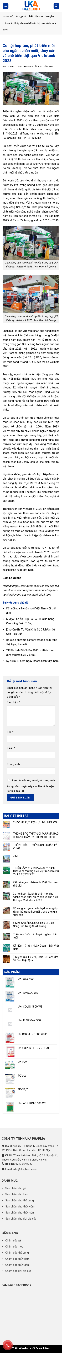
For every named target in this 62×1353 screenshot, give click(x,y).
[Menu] (6, 6)
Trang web (13, 764)
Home (6, 16)
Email (11, 748)
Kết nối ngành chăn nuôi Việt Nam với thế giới (35, 884)
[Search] (56, 6)
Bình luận (13, 702)
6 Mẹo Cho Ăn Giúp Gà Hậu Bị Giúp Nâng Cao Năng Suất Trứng (33, 924)
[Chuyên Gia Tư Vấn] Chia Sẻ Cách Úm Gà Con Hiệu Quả (35, 958)
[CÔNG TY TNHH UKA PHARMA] (31, 6)
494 (15, 856)
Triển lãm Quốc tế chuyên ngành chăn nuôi (35, 936)
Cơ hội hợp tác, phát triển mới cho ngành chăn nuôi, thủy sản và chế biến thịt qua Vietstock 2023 (35, 897)
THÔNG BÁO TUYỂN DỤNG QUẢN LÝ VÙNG (35, 846)
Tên (10, 732)
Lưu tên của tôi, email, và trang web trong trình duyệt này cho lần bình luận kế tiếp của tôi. (31, 785)
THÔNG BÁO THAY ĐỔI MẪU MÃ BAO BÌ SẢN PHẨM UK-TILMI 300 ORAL (36, 835)
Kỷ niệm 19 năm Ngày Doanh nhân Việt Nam (36, 947)
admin (29, 66)
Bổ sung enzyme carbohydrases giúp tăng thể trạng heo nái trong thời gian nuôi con (35, 912)
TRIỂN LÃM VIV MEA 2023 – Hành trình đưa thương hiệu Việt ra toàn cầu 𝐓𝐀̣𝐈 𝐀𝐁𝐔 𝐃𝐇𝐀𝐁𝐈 (36, 871)
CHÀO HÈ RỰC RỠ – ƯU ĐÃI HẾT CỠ (35, 822)
